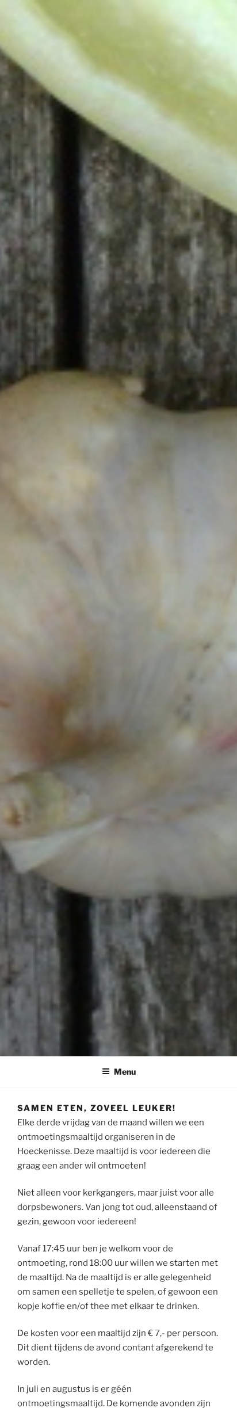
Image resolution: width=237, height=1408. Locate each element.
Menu (125, 1071)
